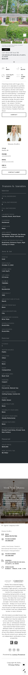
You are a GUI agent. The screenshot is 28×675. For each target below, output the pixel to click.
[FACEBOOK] (10, 649)
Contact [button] (14, 114)
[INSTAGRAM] (14, 649)
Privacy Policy (14, 665)
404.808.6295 (6, 156)
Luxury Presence (18, 654)
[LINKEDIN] (18, 649)
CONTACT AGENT (14, 172)
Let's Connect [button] (14, 513)
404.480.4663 (9, 555)
